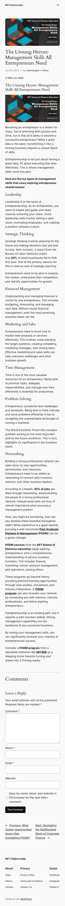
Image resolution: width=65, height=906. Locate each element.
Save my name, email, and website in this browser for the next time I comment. (32, 797)
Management (29, 533)
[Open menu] (58, 5)
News (45, 70)
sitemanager (33, 70)
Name (10, 748)
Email (9, 763)
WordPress (26, 899)
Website (10, 778)
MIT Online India (14, 5)
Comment (12, 711)
